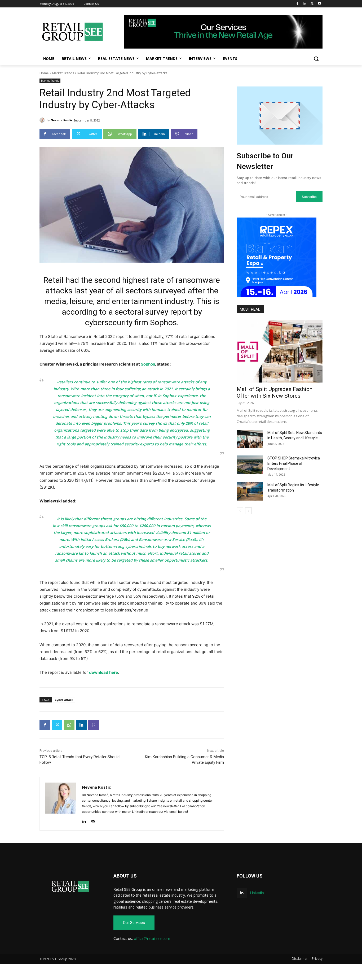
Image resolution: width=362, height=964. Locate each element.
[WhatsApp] (69, 725)
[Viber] (93, 725)
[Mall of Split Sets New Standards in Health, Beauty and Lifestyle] (250, 439)
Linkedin (257, 893)
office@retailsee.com (152, 938)
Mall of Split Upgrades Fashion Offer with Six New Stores (274, 392)
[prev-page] (240, 510)
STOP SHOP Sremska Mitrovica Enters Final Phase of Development (293, 463)
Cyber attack (64, 700)
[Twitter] (312, 4)
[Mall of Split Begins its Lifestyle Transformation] (250, 491)
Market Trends (63, 73)
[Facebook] (297, 4)
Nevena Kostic (62, 120)
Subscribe (309, 197)
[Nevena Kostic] (42, 120)
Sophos (148, 364)
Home (44, 73)
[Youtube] (319, 4)
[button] (316, 58)
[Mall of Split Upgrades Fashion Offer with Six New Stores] (280, 351)
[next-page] (248, 510)
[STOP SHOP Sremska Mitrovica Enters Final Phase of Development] (250, 464)
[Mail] (93, 820)
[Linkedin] (305, 4)
